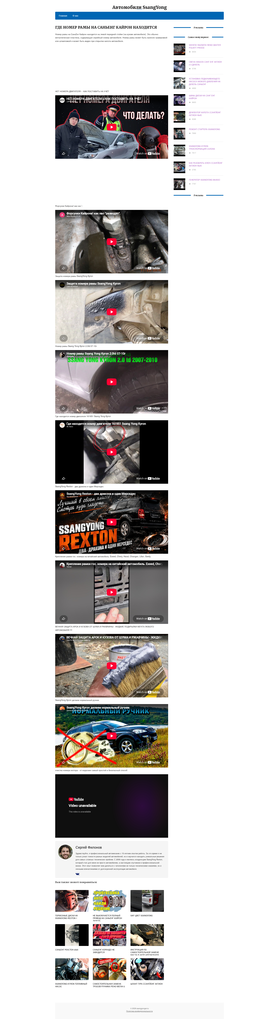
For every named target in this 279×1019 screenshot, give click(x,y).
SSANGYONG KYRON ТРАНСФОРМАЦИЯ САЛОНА (202, 147)
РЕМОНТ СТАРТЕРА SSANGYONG (204, 129)
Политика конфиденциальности (139, 1011)
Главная (63, 15)
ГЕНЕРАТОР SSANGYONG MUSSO (204, 179)
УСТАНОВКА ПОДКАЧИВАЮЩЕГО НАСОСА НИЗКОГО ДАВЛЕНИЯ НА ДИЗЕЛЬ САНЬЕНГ (204, 81)
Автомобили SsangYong (139, 7)
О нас (75, 15)
